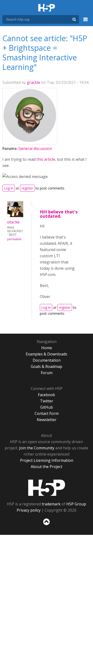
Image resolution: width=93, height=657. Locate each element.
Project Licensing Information (46, 460)
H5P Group (76, 504)
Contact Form (47, 413)
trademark (51, 504)
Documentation (47, 360)
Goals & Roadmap (46, 366)
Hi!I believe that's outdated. (59, 214)
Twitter (46, 401)
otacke (13, 222)
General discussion (35, 148)
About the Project (46, 466)
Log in (8, 188)
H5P (46, 487)
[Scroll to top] (46, 525)
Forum (46, 372)
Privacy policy (29, 510)
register (27, 188)
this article (45, 159)
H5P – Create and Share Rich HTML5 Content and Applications (46, 8)
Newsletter (47, 419)
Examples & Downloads (46, 354)
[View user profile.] (30, 140)
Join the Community (36, 448)
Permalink (14, 239)
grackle (33, 82)
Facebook (46, 394)
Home (46, 347)
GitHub (46, 407)
